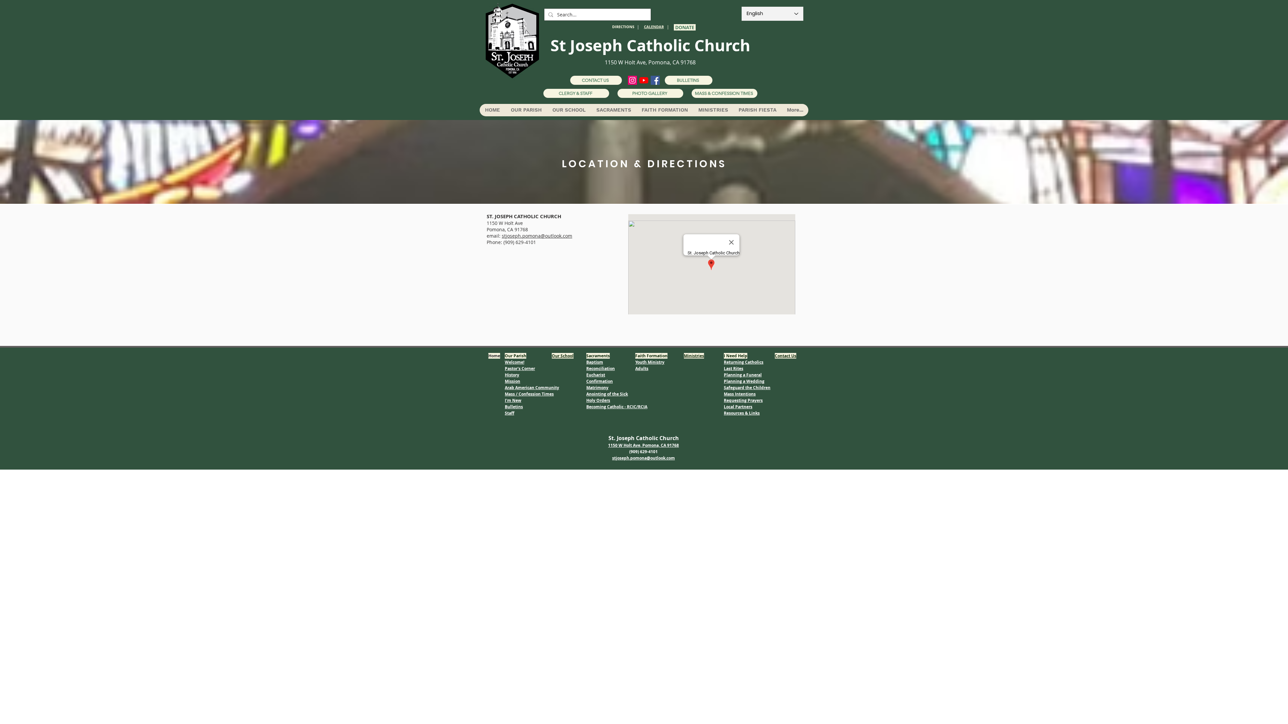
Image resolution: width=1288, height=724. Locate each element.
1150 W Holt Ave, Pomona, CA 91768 (650, 62)
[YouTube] (643, 80)
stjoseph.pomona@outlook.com (537, 236)
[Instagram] (632, 80)
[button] (526, 110)
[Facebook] (655, 80)
